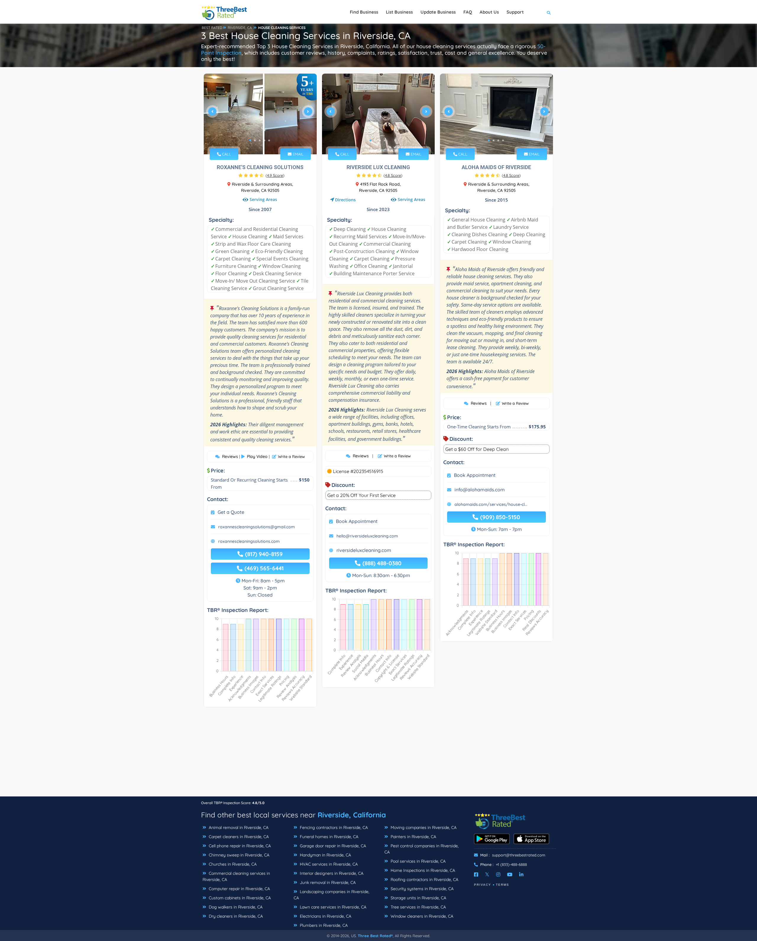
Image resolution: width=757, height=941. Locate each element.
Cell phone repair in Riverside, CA (239, 845)
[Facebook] (476, 874)
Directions (345, 200)
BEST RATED (212, 27)
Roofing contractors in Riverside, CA (423, 879)
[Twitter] (487, 874)
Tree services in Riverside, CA (417, 907)
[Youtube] (509, 874)
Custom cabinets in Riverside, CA (239, 897)
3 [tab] (260, 140)
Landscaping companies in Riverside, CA (331, 894)
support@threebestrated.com (518, 855)
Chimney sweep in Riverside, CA (238, 855)
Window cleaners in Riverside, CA (421, 916)
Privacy (482, 884)
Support (515, 12)
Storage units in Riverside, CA (417, 897)
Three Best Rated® (375, 935)
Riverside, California (352, 814)
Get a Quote (231, 512)
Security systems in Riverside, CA (421, 888)
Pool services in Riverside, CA (417, 861)
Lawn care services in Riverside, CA (332, 907)
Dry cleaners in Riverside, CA (235, 916)
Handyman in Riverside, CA (325, 855)
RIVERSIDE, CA (240, 27)
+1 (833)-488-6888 (511, 864)
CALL (226, 154)
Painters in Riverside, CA (412, 836)
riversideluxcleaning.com (364, 550)
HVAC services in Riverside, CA (328, 864)
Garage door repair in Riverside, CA (332, 845)
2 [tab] (255, 140)
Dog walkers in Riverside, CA (235, 907)
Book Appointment (357, 521)
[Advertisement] (378, 754)
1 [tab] (250, 140)
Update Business (438, 12)
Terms (502, 884)
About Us (489, 12)
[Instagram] (498, 874)
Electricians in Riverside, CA (325, 916)
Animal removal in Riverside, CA (238, 827)
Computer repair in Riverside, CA (239, 888)
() (275, 175)
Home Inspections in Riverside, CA (422, 870)
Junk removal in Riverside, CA (327, 882)
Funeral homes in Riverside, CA (328, 836)
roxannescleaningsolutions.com (249, 541)
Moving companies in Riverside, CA (423, 827)
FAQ (467, 12)
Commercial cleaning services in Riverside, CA (236, 876)
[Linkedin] (521, 874)
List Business (399, 12)
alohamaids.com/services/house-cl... (490, 504)
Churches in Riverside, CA (232, 864)
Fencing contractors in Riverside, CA (333, 827)
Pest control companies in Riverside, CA (421, 849)
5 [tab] (269, 140)
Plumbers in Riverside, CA (323, 925)
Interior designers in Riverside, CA (331, 873)
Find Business (364, 12)
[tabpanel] (260, 114)
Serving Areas (263, 200)
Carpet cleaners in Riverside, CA (238, 836)
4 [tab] (264, 140)
